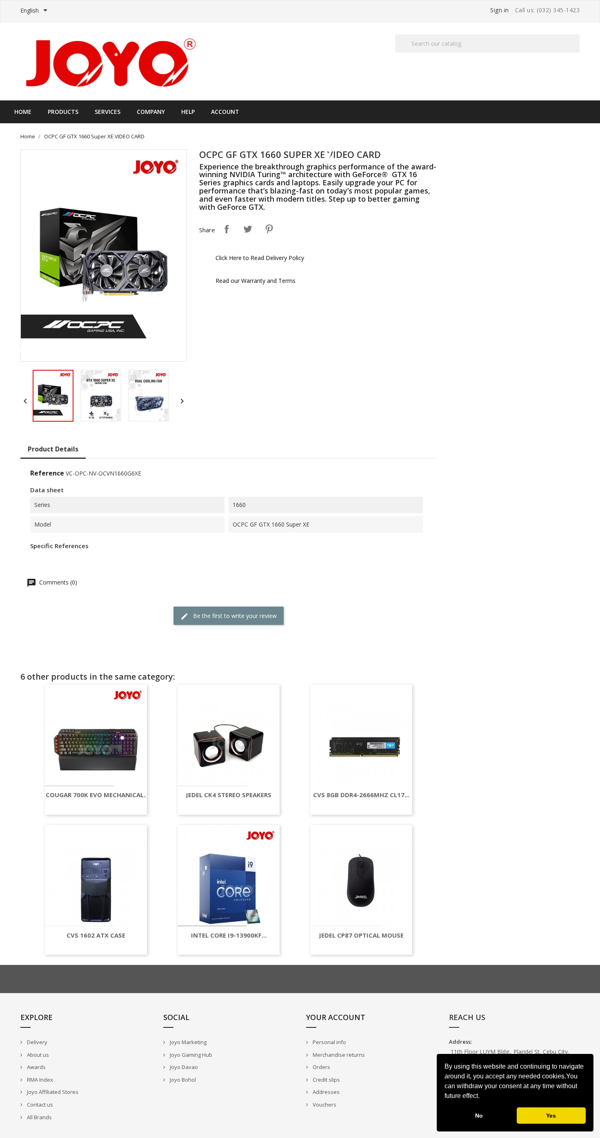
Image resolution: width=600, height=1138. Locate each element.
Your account (335, 1017)
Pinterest (269, 229)
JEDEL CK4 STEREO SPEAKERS (228, 794)
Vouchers (323, 1104)
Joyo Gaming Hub (190, 1054)
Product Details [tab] (53, 449)
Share (226, 229)
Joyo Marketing (188, 1042)
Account (225, 112)
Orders (320, 1067)
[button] (482, 1097)
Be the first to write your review (234, 616)
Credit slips (325, 1079)
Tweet (248, 229)
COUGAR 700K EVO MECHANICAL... (97, 794)
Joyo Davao (183, 1067)
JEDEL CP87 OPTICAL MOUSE (361, 935)
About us (37, 1054)
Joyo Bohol (182, 1079)
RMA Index (39, 1079)
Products (63, 112)
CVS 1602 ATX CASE (96, 935)
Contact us (39, 1104)
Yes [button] (551, 1115)
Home (22, 112)
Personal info (328, 1042)
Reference (47, 473)
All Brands (39, 1117)
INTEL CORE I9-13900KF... (229, 935)
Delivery (36, 1042)
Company (151, 112)
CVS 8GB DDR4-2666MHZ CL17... (361, 794)
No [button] (479, 1115)
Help (188, 112)
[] (576, 52)
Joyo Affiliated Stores (52, 1092)
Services (107, 112)
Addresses (325, 1092)
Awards (36, 1067)
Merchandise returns (338, 1054)
